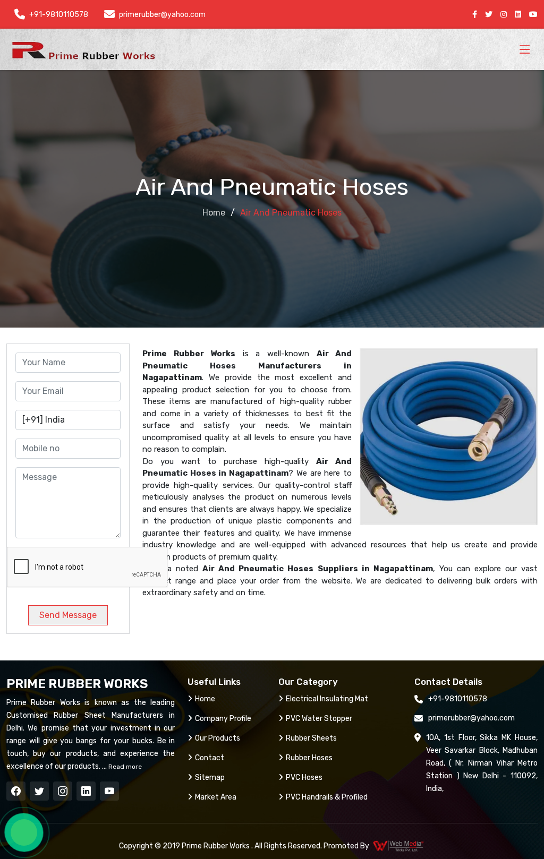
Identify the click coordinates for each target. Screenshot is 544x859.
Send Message (68, 615)
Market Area (215, 797)
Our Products (217, 738)
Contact (209, 758)
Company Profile (223, 719)
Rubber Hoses (309, 758)
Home (213, 213)
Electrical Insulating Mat (327, 699)
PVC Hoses (304, 777)
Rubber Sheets (311, 738)
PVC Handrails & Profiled (327, 797)
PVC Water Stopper (319, 719)
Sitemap (210, 777)
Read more (124, 766)
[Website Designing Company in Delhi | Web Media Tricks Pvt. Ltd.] (399, 845)
